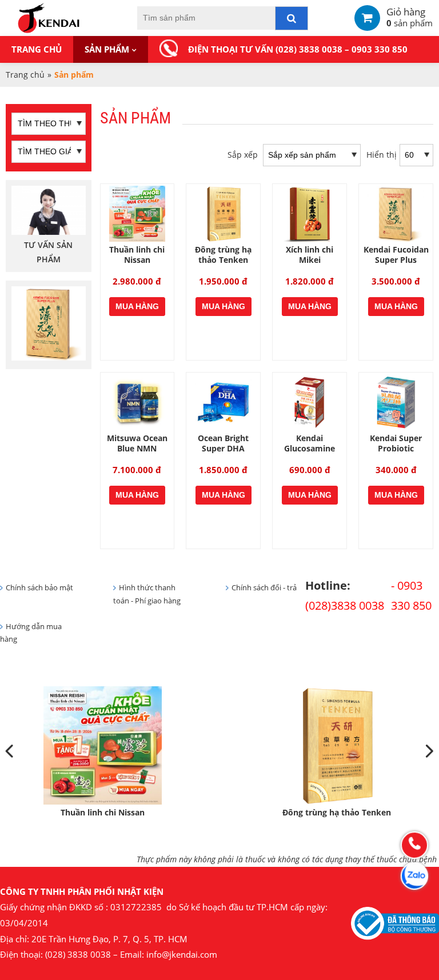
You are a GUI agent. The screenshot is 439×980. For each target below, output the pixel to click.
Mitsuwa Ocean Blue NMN (137, 443)
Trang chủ (36, 49)
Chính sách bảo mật (39, 588)
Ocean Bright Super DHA (223, 443)
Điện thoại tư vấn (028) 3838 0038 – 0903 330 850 (298, 49)
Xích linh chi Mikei (309, 254)
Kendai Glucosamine (309, 443)
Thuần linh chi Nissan (137, 254)
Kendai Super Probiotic (396, 443)
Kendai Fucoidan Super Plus (396, 254)
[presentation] (10, 752)
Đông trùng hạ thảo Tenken (223, 254)
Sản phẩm (107, 49)
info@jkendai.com (181, 955)
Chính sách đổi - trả (264, 588)
